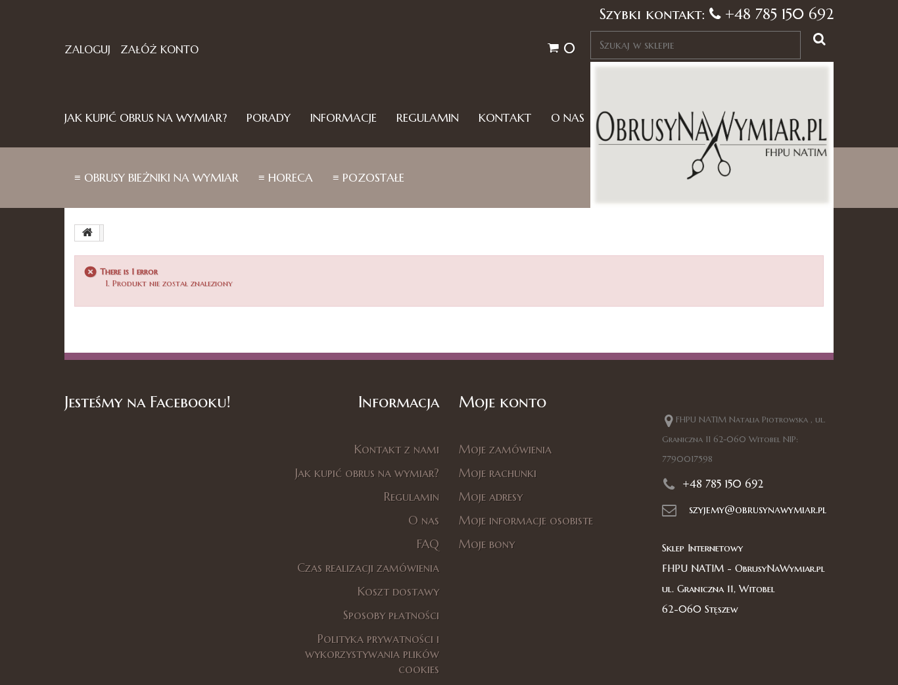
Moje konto (502, 402)
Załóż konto (159, 49)
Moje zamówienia (505, 449)
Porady (269, 118)
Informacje (343, 118)
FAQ (428, 543)
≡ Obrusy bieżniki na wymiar (156, 177)
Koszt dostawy (398, 591)
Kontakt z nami (396, 449)
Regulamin (427, 118)
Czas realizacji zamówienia (368, 567)
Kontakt (505, 118)
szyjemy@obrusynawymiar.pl (757, 509)
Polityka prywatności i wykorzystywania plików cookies (372, 653)
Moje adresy (491, 496)
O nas (567, 118)
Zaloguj (87, 49)
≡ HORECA (285, 177)
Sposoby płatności (391, 614)
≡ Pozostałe (368, 177)
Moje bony (487, 543)
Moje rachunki (497, 472)
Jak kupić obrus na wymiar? (145, 118)
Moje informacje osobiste (526, 520)
